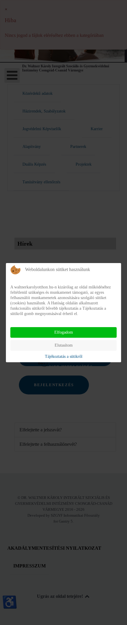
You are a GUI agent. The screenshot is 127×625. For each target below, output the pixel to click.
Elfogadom (63, 332)
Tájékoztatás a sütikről (63, 356)
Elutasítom (64, 345)
